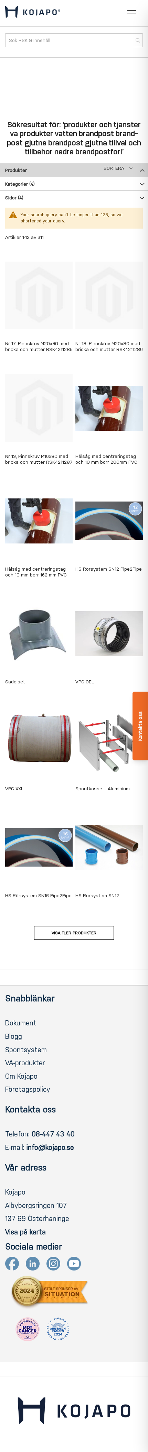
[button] (118, 168)
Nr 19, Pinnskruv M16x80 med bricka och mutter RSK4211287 (39, 459)
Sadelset (15, 682)
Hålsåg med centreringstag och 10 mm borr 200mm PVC (106, 459)
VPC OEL (84, 682)
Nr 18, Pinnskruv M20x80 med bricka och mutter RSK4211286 (109, 346)
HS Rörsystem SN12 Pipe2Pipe (108, 569)
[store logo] (32, 13)
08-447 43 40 (53, 1134)
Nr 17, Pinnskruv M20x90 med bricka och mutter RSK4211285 (39, 346)
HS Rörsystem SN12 (97, 896)
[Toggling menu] (131, 13)
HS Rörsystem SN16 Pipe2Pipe (38, 896)
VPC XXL (14, 789)
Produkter (16, 170)
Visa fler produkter (74, 933)
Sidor (14, 198)
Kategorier (20, 184)
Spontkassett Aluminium (102, 789)
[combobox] (74, 40)
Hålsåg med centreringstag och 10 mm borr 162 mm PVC (36, 572)
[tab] (74, 170)
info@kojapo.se (50, 1147)
